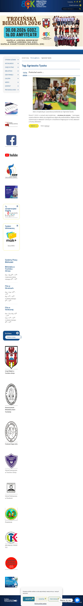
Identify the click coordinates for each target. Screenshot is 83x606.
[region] (41, 30)
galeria (7, 78)
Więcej (35, 126)
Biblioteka (8, 71)
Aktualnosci (9, 63)
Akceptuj (28, 599)
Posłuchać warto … (36, 72)
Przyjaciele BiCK (10, 90)
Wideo (7, 82)
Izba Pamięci (9, 75)
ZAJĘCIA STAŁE (9, 67)
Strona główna (10, 60)
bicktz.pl (47, 126)
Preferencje (54, 599)
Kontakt (8, 86)
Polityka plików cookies (40, 603)
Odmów (41, 599)
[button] (31, 42)
